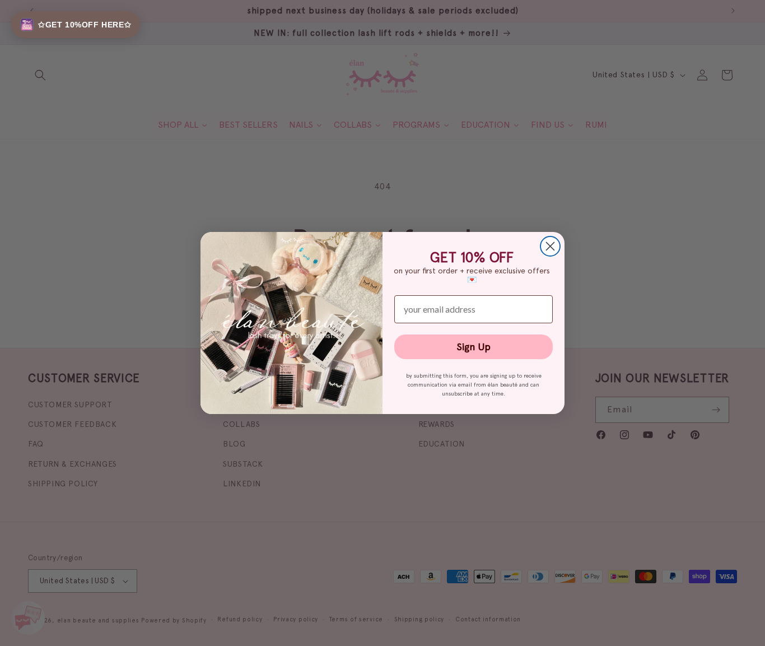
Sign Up (473, 346)
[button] (75, 24)
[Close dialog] (550, 246)
